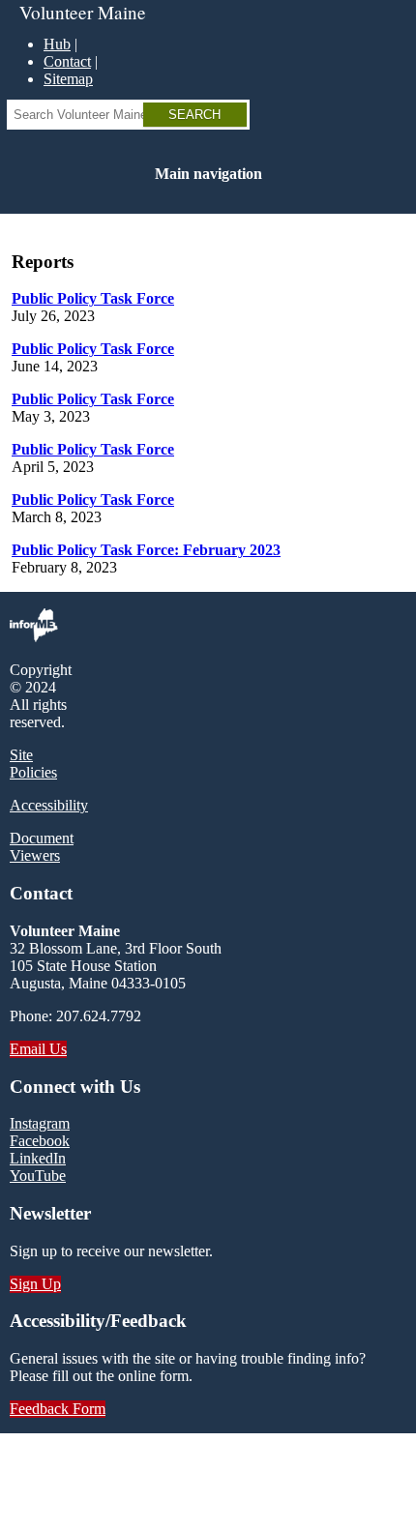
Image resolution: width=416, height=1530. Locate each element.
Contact (67, 61)
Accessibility (49, 805)
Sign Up (35, 1284)
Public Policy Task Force (93, 298)
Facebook (40, 1141)
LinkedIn (38, 1158)
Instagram (40, 1123)
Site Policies (33, 763)
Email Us (38, 1049)
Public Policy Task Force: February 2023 (146, 550)
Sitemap (68, 79)
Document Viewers (42, 847)
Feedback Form (57, 1408)
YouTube (38, 1175)
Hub (57, 44)
